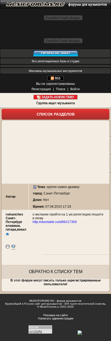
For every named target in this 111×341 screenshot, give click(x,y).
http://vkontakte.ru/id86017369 (55, 222)
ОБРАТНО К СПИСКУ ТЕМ (55, 271)
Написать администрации (55, 318)
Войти (75, 89)
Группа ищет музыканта (55, 103)
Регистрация (41, 89)
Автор (10, 197)
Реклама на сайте (55, 315)
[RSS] (55, 79)
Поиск (60, 89)
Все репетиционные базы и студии (55, 61)
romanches (14, 214)
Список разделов (56, 114)
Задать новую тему (56, 97)
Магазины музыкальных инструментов (55, 70)
